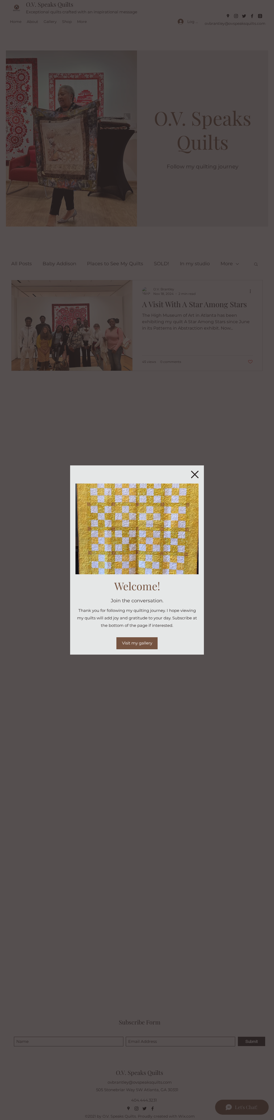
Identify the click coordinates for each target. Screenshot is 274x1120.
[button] (195, 474)
